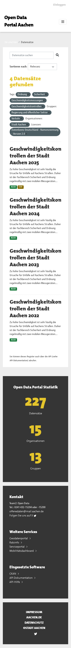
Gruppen (35, 468)
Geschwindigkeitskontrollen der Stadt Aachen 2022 (35, 309)
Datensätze (27, 42)
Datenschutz (34, 623)
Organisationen (35, 441)
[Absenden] (57, 55)
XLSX (13, 187)
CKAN (13, 573)
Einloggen (59, 5)
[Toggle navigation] (63, 22)
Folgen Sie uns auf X (21, 515)
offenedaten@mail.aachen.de (26, 511)
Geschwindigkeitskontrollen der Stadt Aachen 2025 (35, 156)
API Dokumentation (21, 577)
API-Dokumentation (19, 360)
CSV (20, 187)
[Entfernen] (28, 94)
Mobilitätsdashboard (21, 550)
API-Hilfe (14, 582)
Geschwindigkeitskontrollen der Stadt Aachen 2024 (35, 207)
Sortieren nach (18, 66)
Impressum (34, 612)
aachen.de (34, 617)
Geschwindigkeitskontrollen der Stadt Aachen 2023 (35, 258)
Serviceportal (17, 546)
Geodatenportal (18, 538)
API (49, 356)
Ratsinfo (14, 542)
